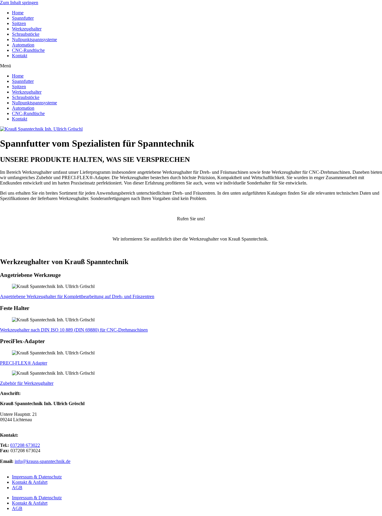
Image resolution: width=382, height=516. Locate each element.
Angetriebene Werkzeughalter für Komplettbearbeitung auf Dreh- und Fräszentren (77, 296)
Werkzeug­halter (26, 28)
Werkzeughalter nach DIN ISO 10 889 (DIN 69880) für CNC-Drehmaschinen (74, 329)
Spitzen (19, 23)
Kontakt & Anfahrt (29, 482)
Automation (23, 44)
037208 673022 (25, 445)
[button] (191, 66)
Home (18, 12)
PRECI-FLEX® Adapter (23, 362)
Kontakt (19, 55)
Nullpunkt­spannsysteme (34, 39)
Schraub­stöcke (25, 34)
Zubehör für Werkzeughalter (26, 383)
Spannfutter (23, 18)
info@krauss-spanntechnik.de (42, 461)
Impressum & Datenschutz (37, 476)
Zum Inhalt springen (19, 2)
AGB (17, 487)
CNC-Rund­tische (28, 50)
